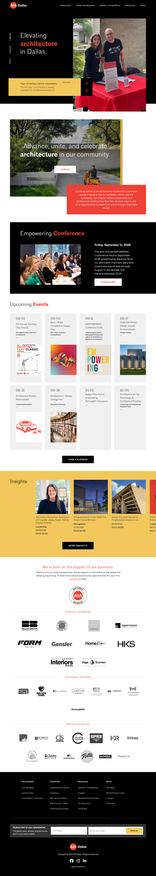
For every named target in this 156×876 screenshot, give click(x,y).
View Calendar (78, 459)
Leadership (41, 526)
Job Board (82, 808)
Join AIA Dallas (28, 787)
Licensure (54, 793)
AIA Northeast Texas (115, 793)
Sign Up (134, 831)
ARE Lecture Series (58, 798)
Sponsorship (27, 793)
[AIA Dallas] (18, 5)
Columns (10, 50)
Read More (42, 533)
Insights (18, 481)
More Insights (78, 545)
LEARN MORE (108, 282)
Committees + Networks (32, 798)
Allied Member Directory (88, 798)
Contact (110, 798)
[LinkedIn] (84, 861)
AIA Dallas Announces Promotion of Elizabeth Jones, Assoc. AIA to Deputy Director (52, 520)
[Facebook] (72, 861)
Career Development (85, 5)
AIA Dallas (110, 787)
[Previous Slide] (86, 90)
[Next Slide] (86, 83)
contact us (74, 578)
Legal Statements (78, 867)
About (143, 5)
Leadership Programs (59, 787)
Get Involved (65, 5)
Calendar (10, 37)
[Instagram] (78, 861)
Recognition (80, 524)
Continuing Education (59, 808)
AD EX (10, 61)
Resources (130, 5)
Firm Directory (84, 803)
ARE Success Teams (59, 803)
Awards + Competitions (110, 5)
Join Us (65, 169)
